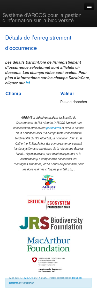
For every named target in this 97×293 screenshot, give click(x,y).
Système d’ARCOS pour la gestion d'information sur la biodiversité (42, 17)
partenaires (53, 128)
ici (28, 82)
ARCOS (28, 278)
